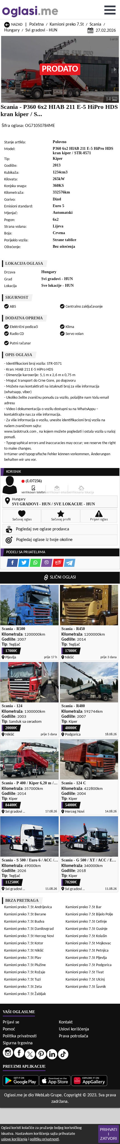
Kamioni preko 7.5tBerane (25, 914)
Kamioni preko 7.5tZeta (23, 987)
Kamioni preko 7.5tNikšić (24, 951)
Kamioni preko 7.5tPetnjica (87, 951)
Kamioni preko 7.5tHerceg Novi (29, 936)
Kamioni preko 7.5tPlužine (25, 965)
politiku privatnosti (44, 1139)
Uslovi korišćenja (74, 1029)
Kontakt (66, 1022)
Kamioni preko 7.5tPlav (22, 958)
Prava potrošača (73, 1036)
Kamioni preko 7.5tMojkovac (88, 943)
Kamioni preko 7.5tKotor (23, 943)
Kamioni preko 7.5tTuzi (22, 980)
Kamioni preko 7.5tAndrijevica (28, 907)
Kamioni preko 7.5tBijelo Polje (89, 914)
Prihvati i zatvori (108, 1134)
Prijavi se (11, 1022)
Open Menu (110, 10)
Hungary (12, 30)
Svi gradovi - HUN (41, 30)
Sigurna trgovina (18, 1043)
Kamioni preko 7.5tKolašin (86, 936)
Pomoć (9, 1029)
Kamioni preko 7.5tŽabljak (25, 994)
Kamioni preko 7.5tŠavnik (86, 987)
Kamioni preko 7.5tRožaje (24, 972)
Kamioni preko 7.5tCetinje (86, 922)
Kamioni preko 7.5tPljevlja (86, 958)
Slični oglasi (63, 577)
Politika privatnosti (20, 1036)
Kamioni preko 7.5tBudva (24, 922)
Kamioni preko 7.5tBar (84, 907)
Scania (95, 24)
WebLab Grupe (48, 1095)
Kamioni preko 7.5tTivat (85, 972)
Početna (36, 24)
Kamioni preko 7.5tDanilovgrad (29, 929)
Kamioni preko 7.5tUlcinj (85, 980)
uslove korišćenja (14, 1139)
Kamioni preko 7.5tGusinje (86, 929)
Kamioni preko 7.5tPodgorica (89, 965)
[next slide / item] (115, 69)
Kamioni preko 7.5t (67, 24)
